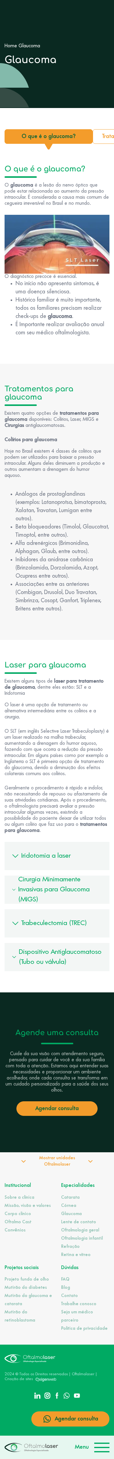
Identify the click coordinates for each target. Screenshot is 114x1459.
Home (11, 46)
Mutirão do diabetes (26, 1287)
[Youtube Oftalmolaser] (77, 1395)
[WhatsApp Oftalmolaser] (67, 1395)
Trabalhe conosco (78, 1304)
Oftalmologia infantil (82, 1238)
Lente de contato (78, 1222)
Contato (69, 1296)
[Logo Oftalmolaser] (31, 1447)
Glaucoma (71, 1214)
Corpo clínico (18, 1214)
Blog (65, 1287)
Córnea (68, 1206)
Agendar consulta (57, 1108)
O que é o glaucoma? (49, 136)
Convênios (15, 1230)
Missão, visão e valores (28, 1206)
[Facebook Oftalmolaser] (57, 1395)
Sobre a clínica (19, 1197)
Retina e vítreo (76, 1255)
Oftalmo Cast (18, 1222)
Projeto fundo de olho (27, 1279)
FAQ (65, 1279)
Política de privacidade (84, 1328)
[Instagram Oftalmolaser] (47, 1395)
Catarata (70, 1197)
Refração (70, 1247)
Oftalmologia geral (80, 1230)
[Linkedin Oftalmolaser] (37, 1395)
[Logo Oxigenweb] (46, 1379)
